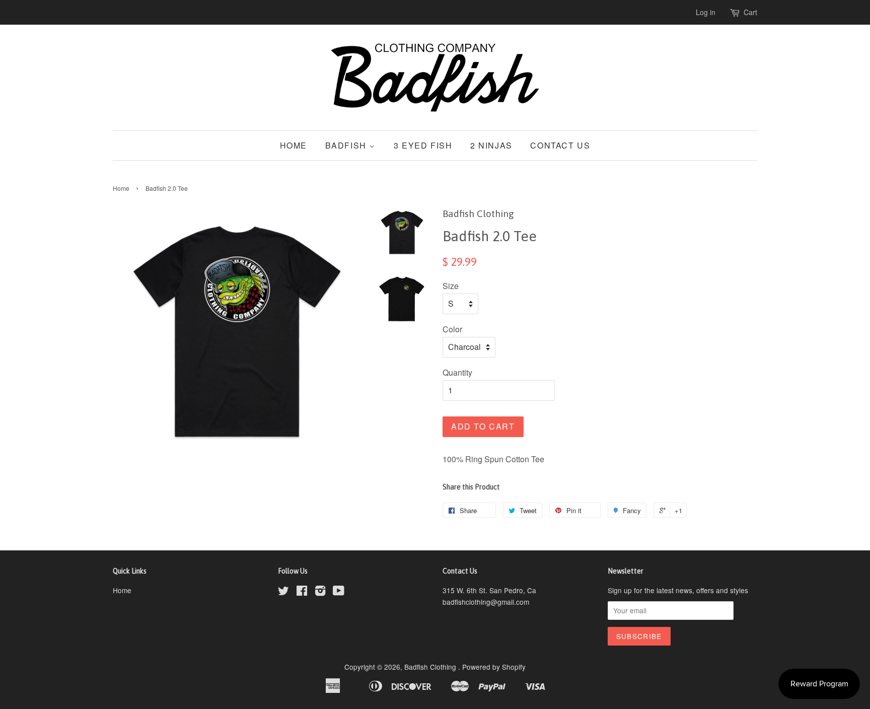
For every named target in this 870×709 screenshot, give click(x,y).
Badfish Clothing (431, 667)
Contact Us (560, 145)
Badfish (347, 145)
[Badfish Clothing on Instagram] (320, 592)
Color (452, 329)
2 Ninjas (491, 145)
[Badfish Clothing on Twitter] (283, 592)
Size (451, 286)
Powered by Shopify (494, 667)
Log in (705, 12)
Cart (750, 12)
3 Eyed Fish (423, 145)
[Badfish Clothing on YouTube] (338, 592)
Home (293, 145)
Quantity (457, 372)
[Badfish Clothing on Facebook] (302, 592)
